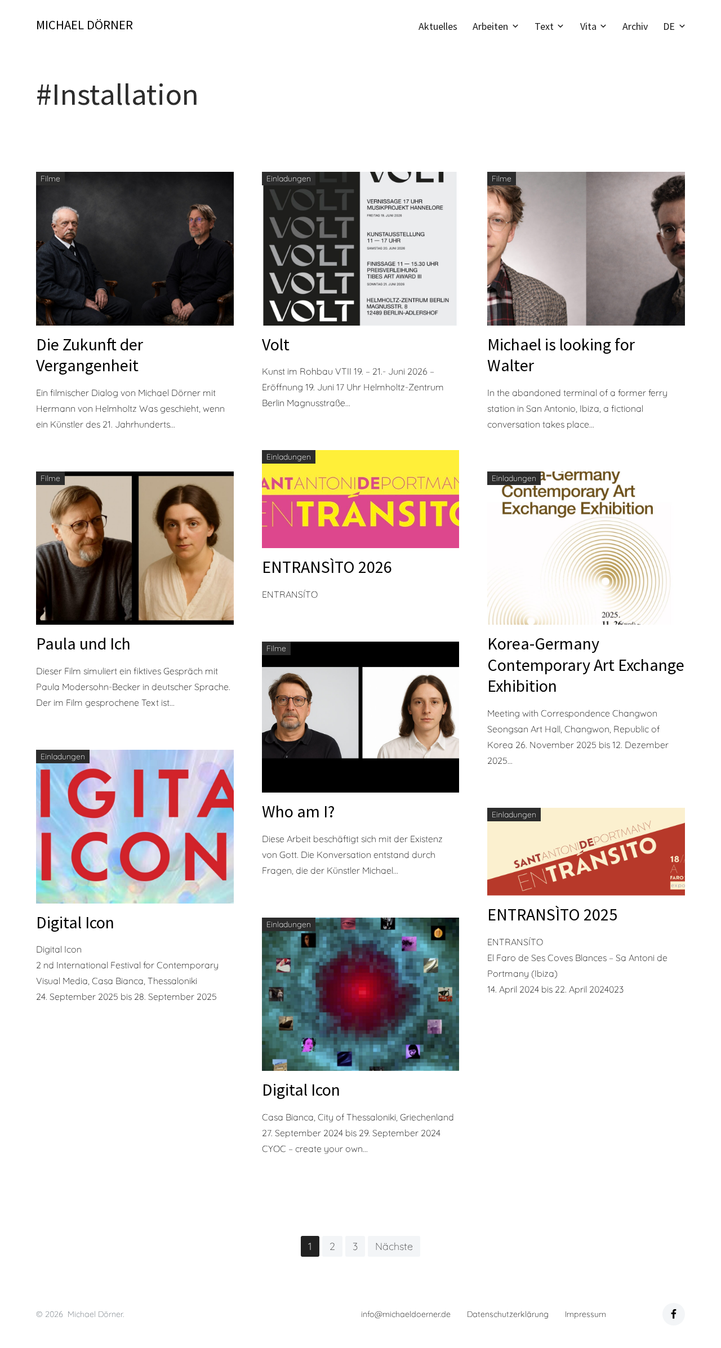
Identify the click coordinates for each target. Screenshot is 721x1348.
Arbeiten (490, 26)
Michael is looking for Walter (561, 354)
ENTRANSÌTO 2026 (327, 566)
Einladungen (288, 178)
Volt (276, 344)
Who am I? (298, 811)
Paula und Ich (83, 643)
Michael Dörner (84, 25)
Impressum (585, 1314)
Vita (588, 26)
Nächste (394, 1246)
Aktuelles (438, 26)
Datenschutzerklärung (508, 1314)
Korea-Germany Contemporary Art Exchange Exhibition (585, 664)
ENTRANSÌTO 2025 (552, 914)
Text (544, 26)
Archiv (635, 26)
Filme (50, 178)
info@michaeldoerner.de (406, 1314)
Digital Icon (75, 922)
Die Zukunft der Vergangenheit (89, 354)
